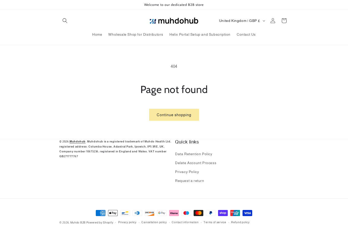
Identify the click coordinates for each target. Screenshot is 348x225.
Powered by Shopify (99, 222)
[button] (65, 20)
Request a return (189, 181)
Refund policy (240, 222)
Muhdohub (78, 141)
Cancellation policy (154, 222)
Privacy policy (127, 222)
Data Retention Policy (193, 154)
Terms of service (215, 222)
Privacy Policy (187, 172)
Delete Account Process (195, 163)
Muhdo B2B (78, 222)
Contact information (185, 222)
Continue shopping (174, 115)
